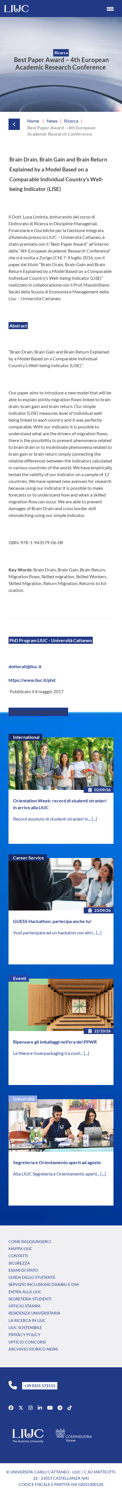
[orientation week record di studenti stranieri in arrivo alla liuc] (61, 763)
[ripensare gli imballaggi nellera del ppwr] (61, 1005)
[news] (9, 124)
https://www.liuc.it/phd (32, 680)
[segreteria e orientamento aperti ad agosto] (61, 1125)
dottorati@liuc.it (25, 666)
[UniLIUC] (11, 1408)
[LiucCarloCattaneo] (49, 1408)
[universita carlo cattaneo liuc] (40, 1408)
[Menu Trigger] (110, 8)
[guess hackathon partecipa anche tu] (61, 884)
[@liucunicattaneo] (70, 1408)
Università (23, 1098)
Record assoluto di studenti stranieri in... (52, 818)
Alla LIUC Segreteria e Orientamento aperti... (56, 1173)
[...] (94, 818)
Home (33, 120)
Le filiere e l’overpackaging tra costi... (48, 1053)
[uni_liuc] (30, 1408)
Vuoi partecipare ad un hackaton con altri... (54, 932)
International (26, 737)
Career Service (28, 857)
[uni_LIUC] (60, 1408)
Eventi (19, 978)
